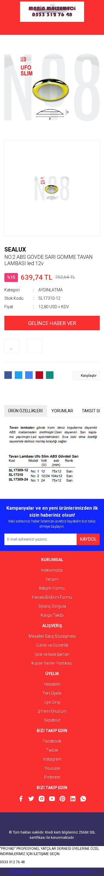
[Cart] (91, 29)
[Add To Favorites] (11, 346)
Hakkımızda (52, 570)
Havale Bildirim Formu (52, 597)
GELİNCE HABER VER (52, 323)
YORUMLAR (62, 410)
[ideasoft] (21, 872)
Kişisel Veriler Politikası (52, 663)
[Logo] (52, 11)
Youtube (52, 768)
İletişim (52, 579)
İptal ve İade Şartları (52, 654)
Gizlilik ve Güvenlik (52, 645)
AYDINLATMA (50, 290)
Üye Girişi (52, 702)
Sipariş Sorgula (52, 606)
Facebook (52, 741)
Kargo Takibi (52, 615)
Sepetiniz (52, 720)
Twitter (52, 750)
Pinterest (52, 777)
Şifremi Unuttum (52, 711)
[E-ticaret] (51, 872)
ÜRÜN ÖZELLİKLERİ (25, 410)
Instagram (52, 759)
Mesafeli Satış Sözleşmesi (52, 636)
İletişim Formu (52, 588)
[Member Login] (52, 29)
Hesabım (52, 684)
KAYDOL (88, 539)
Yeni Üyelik (52, 693)
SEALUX (15, 249)
